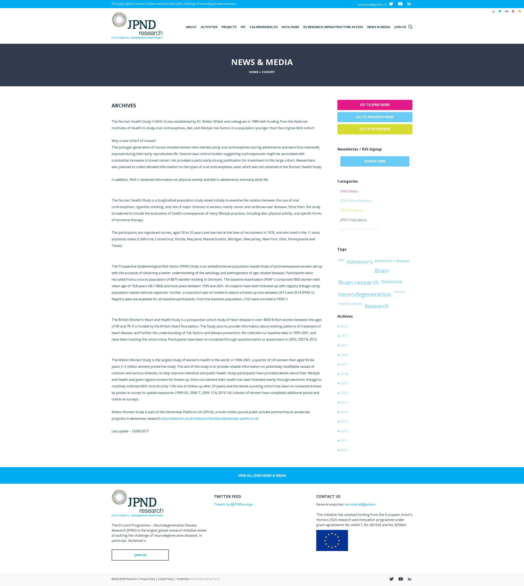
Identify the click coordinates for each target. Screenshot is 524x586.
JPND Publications (353, 220)
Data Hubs (290, 27)
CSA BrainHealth (264, 27)
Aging (341, 259)
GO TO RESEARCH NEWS (375, 117)
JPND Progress (351, 210)
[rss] (519, 13)
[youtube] (513, 13)
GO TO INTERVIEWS (374, 129)
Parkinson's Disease (350, 303)
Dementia (391, 281)
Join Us (400, 27)
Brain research (358, 282)
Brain (382, 271)
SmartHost (195, 579)
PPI (243, 27)
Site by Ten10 (212, 579)
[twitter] (500, 13)
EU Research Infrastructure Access (333, 27)
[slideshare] (493, 13)
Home (253, 72)
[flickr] (506, 13)
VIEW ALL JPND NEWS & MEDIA (262, 475)
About (191, 27)
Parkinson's (399, 291)
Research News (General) (359, 229)
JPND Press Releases (356, 200)
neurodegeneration (364, 294)
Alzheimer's (360, 262)
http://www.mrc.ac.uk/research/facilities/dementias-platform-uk (210, 418)
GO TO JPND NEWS (375, 104)
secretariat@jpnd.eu (370, 4)
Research (377, 306)
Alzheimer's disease (392, 260)
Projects (229, 27)
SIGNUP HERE (374, 161)
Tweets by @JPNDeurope (233, 504)
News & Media (378, 27)
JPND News (349, 191)
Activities (209, 27)
